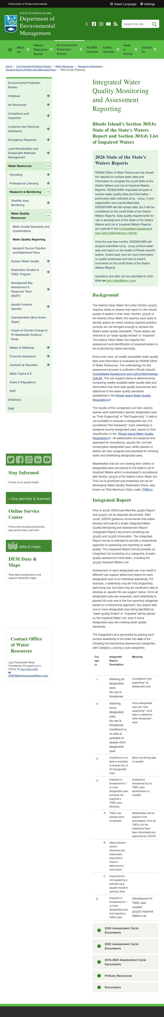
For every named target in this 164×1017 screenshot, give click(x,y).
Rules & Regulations (23, 382)
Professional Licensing (24, 183)
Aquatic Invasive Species (21, 306)
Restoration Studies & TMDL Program (25, 272)
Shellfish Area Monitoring (20, 202)
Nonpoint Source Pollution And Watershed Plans (31, 69)
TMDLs (147, 489)
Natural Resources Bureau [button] (44, 49)
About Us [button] (24, 49)
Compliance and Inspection (18, 115)
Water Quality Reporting (28, 239)
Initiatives (14, 96)
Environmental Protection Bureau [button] (70, 49)
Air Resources (17, 104)
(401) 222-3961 (29, 669)
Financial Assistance (23, 356)
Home (9, 66)
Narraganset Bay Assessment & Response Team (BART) (22, 289)
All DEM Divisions (92, 49)
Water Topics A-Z (21, 373)
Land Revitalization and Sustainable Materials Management (23, 152)
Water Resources (64, 66)
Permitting (16, 174)
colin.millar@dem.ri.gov (121, 280)
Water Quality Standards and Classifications (30, 228)
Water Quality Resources (20, 215)
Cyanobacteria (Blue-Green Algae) (28, 319)
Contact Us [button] (150, 49)
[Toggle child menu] (48, 96)
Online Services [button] (112, 49)
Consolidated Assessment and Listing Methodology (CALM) (123, 230)
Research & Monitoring (90, 66)
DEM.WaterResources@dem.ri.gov (28, 675)
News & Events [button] (131, 49)
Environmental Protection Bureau (33, 66)
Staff (13, 391)
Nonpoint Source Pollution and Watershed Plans (29, 250)
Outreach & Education (24, 365)
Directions (14, 399)
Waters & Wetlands (22, 347)
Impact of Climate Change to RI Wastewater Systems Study (29, 334)
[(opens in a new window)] (86, 24)
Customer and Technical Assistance (23, 128)
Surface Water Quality (25, 261)
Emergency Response (22, 140)
